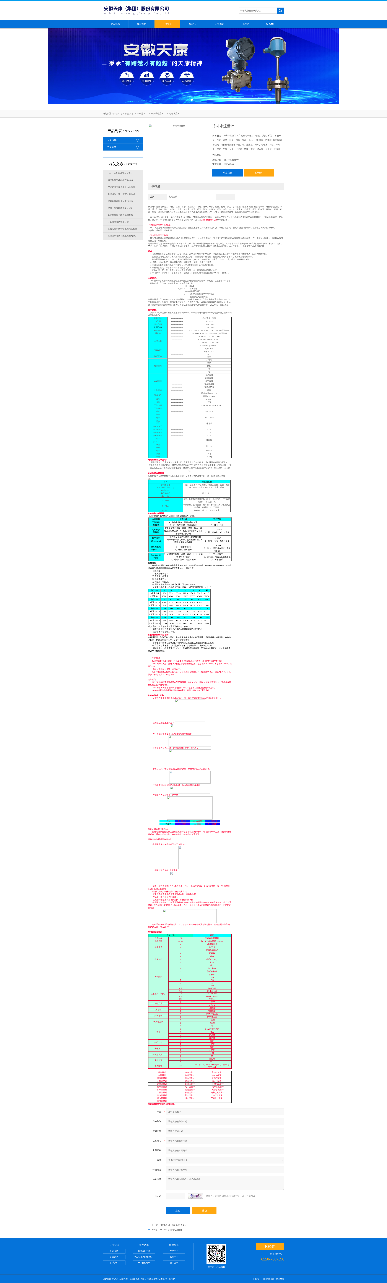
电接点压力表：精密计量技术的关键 (124, 194)
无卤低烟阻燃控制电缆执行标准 (122, 229)
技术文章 (219, 24)
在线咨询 (259, 173)
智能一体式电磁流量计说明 (120, 208)
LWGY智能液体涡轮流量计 (120, 173)
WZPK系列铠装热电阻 (144, 1257)
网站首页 (115, 24)
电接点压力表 (144, 1251)
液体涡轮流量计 (158, 113)
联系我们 (270, 24)
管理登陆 (280, 1279)
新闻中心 (193, 24)
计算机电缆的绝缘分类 (118, 222)
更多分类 (111, 147)
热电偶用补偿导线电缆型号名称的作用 (125, 236)
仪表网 (172, 1279)
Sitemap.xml (268, 1279)
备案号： (257, 1279)
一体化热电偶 (144, 1263)
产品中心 (167, 24)
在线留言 (244, 24)
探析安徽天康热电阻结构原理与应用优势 (125, 187)
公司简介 (141, 24)
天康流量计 (142, 113)
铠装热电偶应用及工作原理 (120, 201)
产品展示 (129, 113)
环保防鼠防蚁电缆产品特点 (120, 180)
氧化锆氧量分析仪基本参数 (120, 215)
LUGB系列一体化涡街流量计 (173, 1225)
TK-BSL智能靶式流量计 (171, 1230)
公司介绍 (114, 1251)
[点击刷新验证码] (195, 1196)
